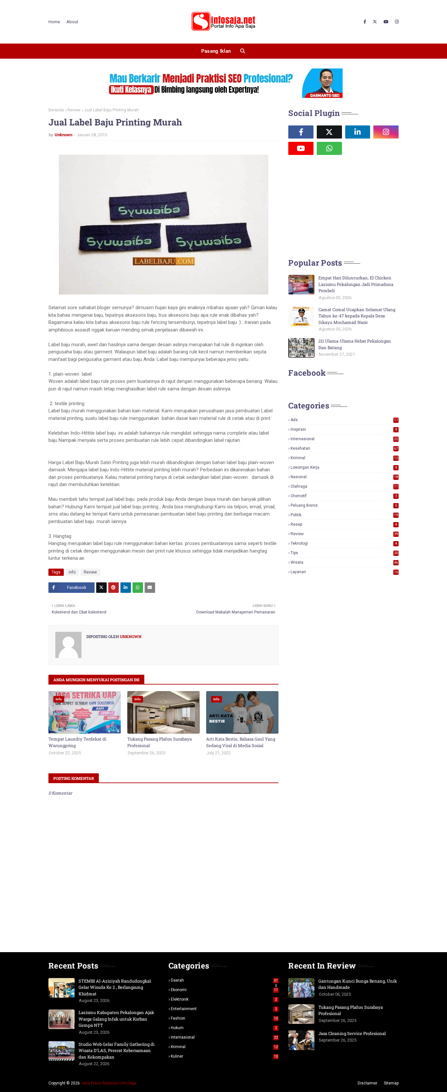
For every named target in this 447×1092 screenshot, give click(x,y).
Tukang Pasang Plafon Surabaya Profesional (159, 742)
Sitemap (391, 1083)
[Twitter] (101, 587)
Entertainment (224, 1009)
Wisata (344, 562)
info (72, 572)
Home (54, 21)
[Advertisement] (337, 206)
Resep (344, 524)
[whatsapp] (329, 148)
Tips (344, 553)
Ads (344, 420)
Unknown (63, 134)
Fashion (224, 1018)
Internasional (344, 439)
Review (73, 110)
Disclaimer (367, 1083)
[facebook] (365, 22)
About (72, 21)
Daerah (224, 980)
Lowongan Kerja (344, 467)
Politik (344, 515)
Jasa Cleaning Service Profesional (352, 1033)
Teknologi (344, 543)
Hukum (224, 1028)
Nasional (344, 477)
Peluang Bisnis (344, 505)
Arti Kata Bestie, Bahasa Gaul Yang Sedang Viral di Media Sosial (240, 742)
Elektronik (224, 999)
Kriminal (344, 458)
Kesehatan (344, 448)
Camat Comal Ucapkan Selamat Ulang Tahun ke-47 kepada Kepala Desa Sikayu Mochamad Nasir (356, 316)
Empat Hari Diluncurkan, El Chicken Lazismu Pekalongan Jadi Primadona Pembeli (355, 284)
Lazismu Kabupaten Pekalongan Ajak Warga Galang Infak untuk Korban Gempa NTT (116, 1018)
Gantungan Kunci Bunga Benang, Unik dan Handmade (357, 984)
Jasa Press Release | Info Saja (108, 1083)
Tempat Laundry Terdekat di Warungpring (77, 742)
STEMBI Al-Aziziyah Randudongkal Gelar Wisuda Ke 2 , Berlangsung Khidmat (115, 987)
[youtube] (386, 22)
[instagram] (396, 22)
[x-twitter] (375, 22)
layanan (344, 572)
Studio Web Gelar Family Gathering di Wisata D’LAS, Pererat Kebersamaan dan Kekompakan (116, 1050)
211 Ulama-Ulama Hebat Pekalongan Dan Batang (354, 344)
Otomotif (344, 496)
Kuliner (224, 1056)
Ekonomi (224, 990)
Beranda (56, 110)
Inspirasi (344, 429)
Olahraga (344, 486)
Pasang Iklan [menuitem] (216, 51)
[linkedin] (357, 132)
